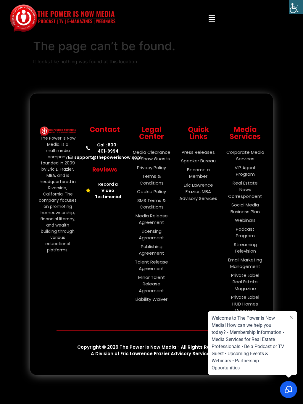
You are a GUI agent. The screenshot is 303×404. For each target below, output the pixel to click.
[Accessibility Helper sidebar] (296, 7)
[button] (211, 18)
